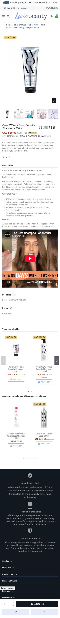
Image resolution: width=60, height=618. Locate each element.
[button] (30, 135)
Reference (7, 300)
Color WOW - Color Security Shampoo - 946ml (44, 369)
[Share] (3, 157)
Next (56, 360)
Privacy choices (7, 588)
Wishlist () (53, 8)
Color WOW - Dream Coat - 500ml (44, 435)
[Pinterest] (9, 157)
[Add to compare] (44, 612)
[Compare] (16, 363)
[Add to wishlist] (15, 612)
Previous (3, 360)
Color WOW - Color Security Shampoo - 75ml (16, 369)
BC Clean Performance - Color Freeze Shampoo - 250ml (16, 436)
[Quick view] (20, 363)
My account (23, 8)
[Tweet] (6, 157)
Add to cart (39, 604)
